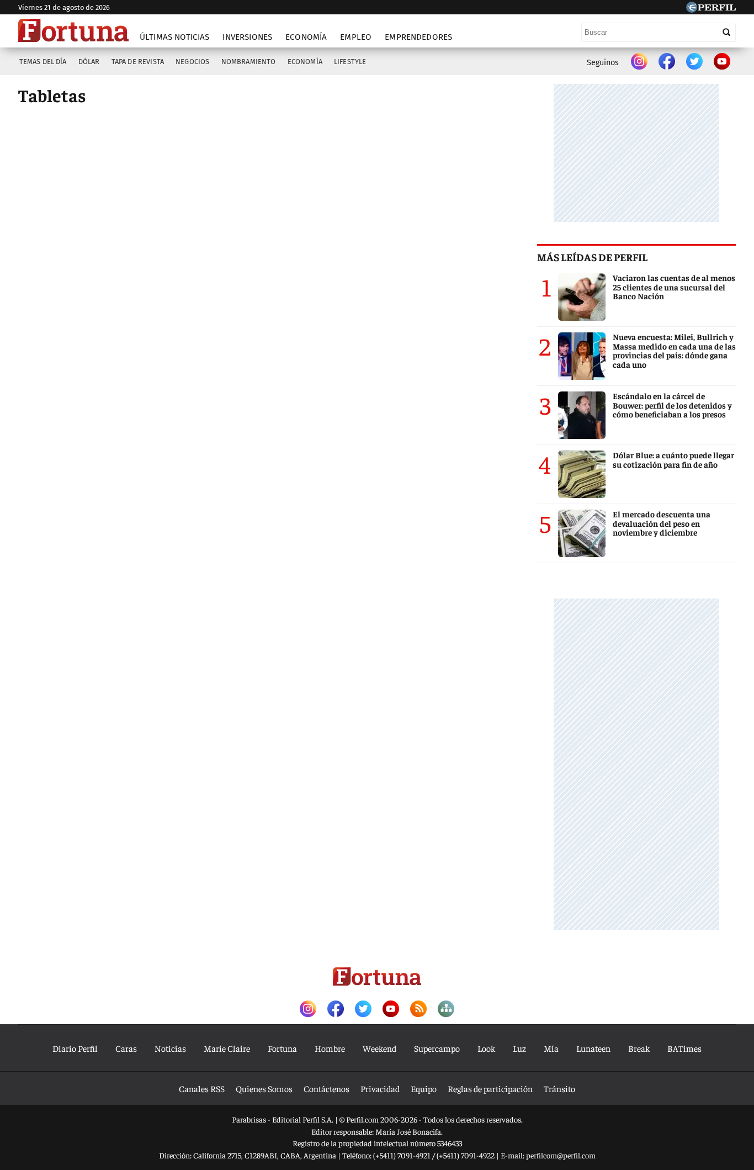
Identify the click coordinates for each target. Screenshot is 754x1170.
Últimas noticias (174, 37)
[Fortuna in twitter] (694, 62)
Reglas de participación (490, 1088)
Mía (551, 1047)
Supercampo (437, 1047)
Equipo (424, 1088)
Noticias (170, 1047)
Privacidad (380, 1088)
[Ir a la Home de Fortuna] (73, 30)
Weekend (379, 1047)
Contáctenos (326, 1088)
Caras (126, 1047)
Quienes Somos (264, 1088)
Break (639, 1047)
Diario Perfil (75, 1047)
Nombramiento (248, 61)
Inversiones (247, 37)
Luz (519, 1047)
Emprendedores (418, 37)
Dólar (89, 61)
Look (486, 1047)
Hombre (330, 1047)
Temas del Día (43, 61)
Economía (306, 37)
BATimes (684, 1047)
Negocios (192, 61)
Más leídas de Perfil (592, 256)
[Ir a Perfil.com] (711, 8)
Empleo (355, 37)
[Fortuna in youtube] (722, 62)
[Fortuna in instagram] (639, 62)
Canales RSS (202, 1088)
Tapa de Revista (137, 61)
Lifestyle (350, 61)
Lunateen (593, 1047)
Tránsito (559, 1088)
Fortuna (282, 1047)
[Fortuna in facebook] (667, 62)
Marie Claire (227, 1047)
